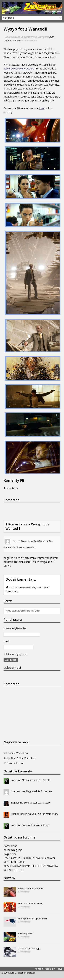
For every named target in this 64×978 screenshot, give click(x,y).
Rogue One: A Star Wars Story (20, 758)
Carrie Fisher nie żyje (29, 948)
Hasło (7, 641)
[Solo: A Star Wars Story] (10, 909)
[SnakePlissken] (6, 815)
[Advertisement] (34, 511)
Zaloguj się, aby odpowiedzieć (19, 547)
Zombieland (10, 846)
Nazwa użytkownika (15, 628)
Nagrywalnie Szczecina (39, 791)
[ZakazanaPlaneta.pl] (32, 8)
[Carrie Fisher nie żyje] (10, 954)
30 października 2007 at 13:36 (35, 541)
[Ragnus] (6, 804)
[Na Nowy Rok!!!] (10, 939)
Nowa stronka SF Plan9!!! (36, 780)
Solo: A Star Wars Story (16, 753)
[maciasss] (6, 793)
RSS (60, 968)
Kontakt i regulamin (45, 968)
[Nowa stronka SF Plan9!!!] (10, 894)
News (17, 40)
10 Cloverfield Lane (14, 763)
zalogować (24, 587)
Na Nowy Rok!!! (26, 933)
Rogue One (10, 854)
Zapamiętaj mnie (17, 654)
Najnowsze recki (16, 742)
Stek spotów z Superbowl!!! (32, 918)
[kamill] (6, 781)
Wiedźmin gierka (13, 850)
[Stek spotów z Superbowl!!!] (10, 924)
